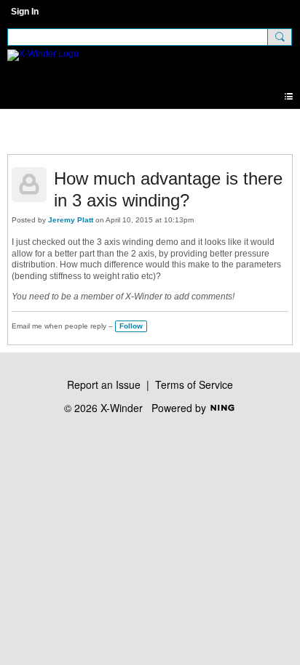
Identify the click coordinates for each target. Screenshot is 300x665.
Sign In (25, 12)
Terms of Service (194, 384)
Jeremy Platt (70, 220)
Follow (131, 326)
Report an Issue (104, 384)
